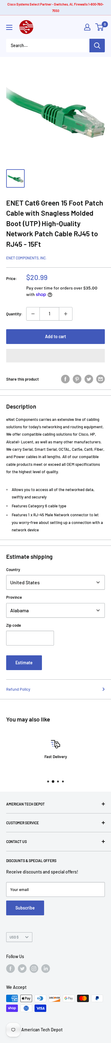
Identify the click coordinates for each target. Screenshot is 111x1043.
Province (14, 597)
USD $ (14, 937)
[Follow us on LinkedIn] (45, 968)
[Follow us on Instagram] (34, 968)
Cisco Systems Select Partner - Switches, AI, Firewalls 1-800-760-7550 (55, 7)
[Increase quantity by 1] (65, 313)
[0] (100, 27)
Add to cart (55, 336)
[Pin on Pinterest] (77, 379)
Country (13, 569)
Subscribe (25, 907)
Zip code (13, 625)
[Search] (97, 45)
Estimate (24, 662)
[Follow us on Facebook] (10, 968)
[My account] (87, 27)
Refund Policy (18, 689)
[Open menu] (9, 27)
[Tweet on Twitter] (88, 379)
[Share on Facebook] (65, 379)
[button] (55, 355)
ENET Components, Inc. (26, 258)
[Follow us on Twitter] (22, 968)
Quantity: (14, 313)
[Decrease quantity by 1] (33, 313)
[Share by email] (100, 379)
